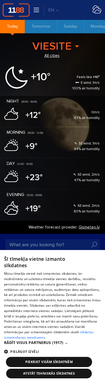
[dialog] (52, 317)
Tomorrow (41, 26)
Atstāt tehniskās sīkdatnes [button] (49, 373)
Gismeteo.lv (89, 227)
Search (94, 244)
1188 (16, 10)
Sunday (70, 26)
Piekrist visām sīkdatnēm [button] (49, 362)
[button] (52, 342)
